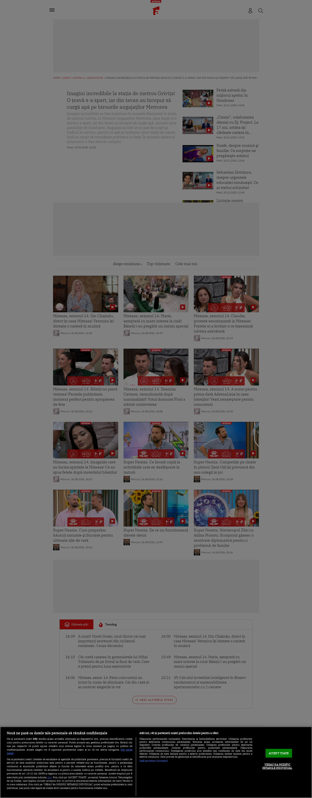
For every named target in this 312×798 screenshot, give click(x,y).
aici (49, 777)
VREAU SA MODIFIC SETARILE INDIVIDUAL (277, 766)
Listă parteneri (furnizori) (153, 760)
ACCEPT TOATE (279, 753)
